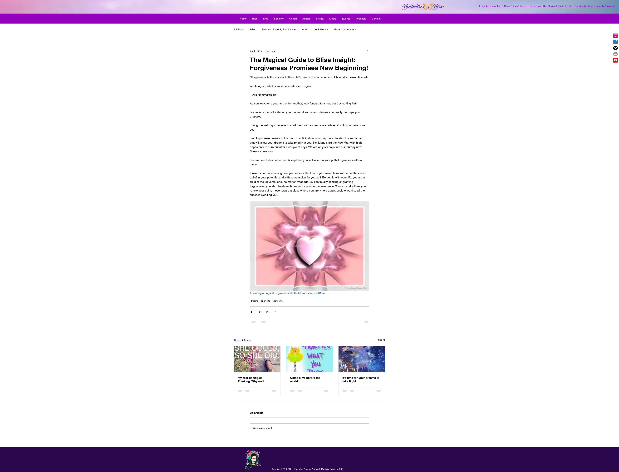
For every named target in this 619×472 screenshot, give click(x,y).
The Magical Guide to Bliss (558, 6)
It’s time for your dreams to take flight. (360, 379)
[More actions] (367, 51)
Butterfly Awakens (605, 6)
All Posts (239, 29)
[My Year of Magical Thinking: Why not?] (257, 359)
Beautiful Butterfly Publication (279, 29)
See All (381, 340)
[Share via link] (275, 311)
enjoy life (265, 301)
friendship (278, 301)
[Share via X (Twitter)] (259, 311)
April (304, 29)
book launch (321, 29)
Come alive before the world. (305, 379)
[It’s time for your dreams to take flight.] (362, 359)
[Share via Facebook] (251, 311)
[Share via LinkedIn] (267, 311)
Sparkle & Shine (584, 6)
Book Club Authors (345, 29)
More (365, 29)
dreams (254, 301)
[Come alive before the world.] (309, 359)
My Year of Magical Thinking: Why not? (251, 379)
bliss (252, 29)
